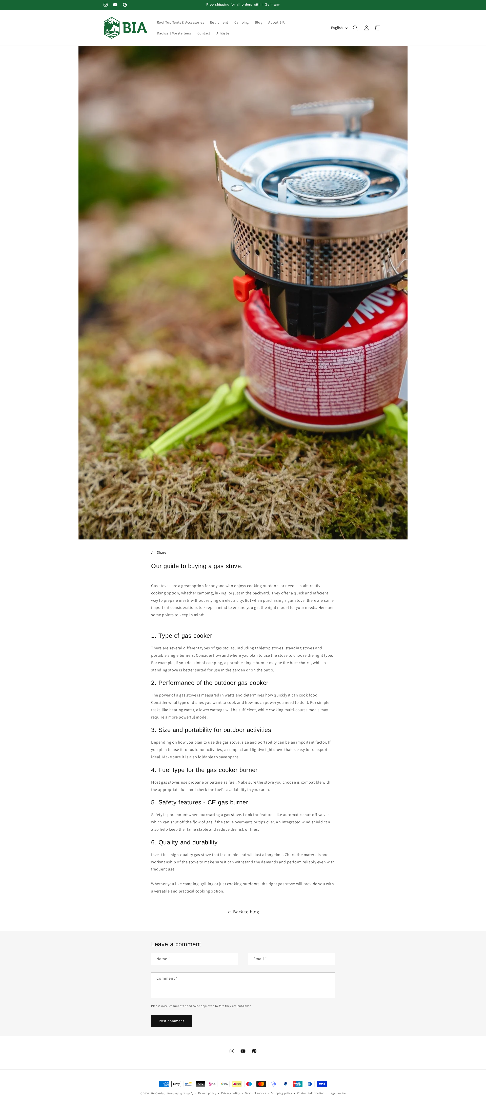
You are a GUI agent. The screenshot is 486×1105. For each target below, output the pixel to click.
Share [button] (161, 552)
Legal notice (338, 1093)
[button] (355, 27)
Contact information (311, 1093)
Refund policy (207, 1093)
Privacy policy (230, 1093)
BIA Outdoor (159, 1093)
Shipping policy (281, 1093)
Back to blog (246, 912)
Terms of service (255, 1093)
